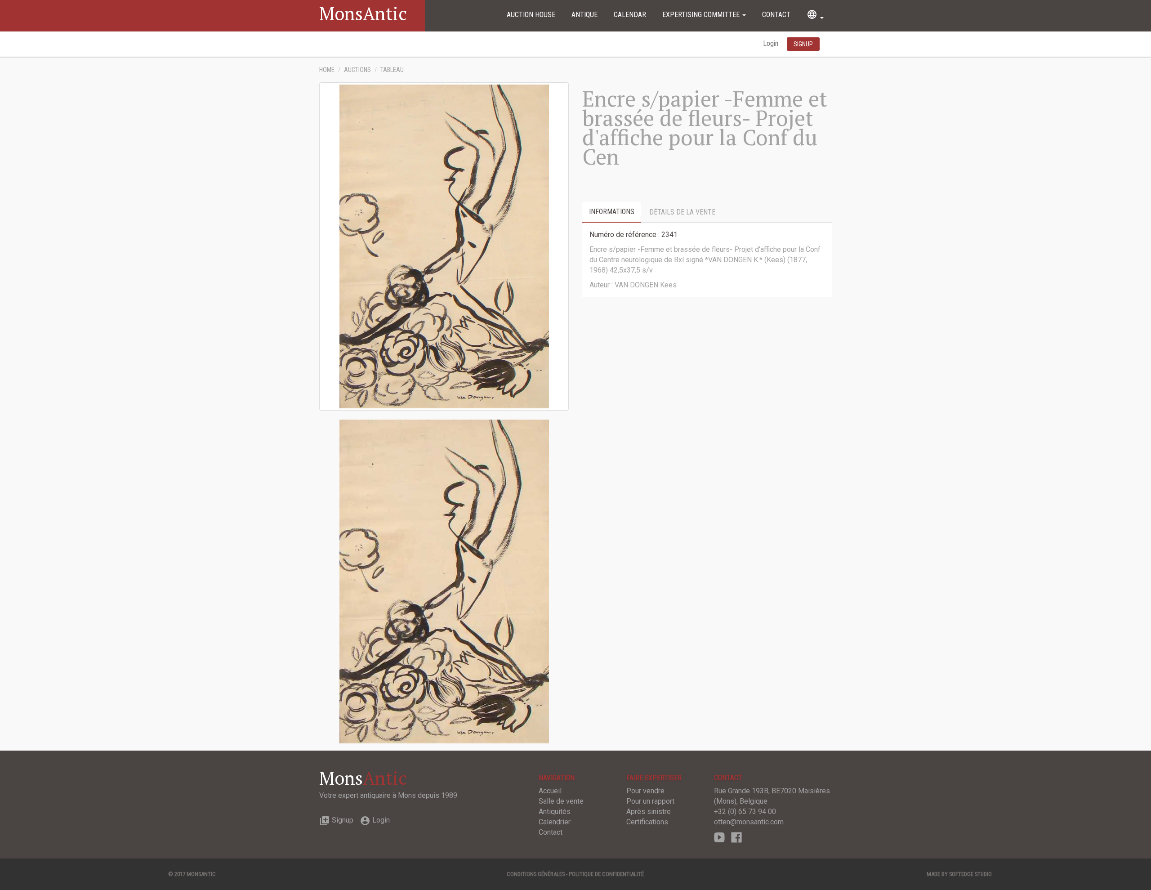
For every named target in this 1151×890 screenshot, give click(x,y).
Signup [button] (803, 44)
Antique (584, 14)
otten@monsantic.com (749, 822)
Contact (776, 14)
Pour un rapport (650, 801)
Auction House (531, 14)
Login (771, 43)
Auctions (357, 70)
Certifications (647, 822)
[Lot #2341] (444, 581)
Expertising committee (701, 14)
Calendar (630, 14)
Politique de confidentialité (606, 874)
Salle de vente (561, 801)
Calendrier (555, 822)
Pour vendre (645, 791)
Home (327, 70)
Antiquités (555, 811)
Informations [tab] (611, 211)
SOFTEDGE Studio (970, 874)
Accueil (550, 791)
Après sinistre (648, 811)
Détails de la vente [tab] (682, 212)
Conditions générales (536, 874)
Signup (336, 820)
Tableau (392, 70)
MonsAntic (363, 13)
